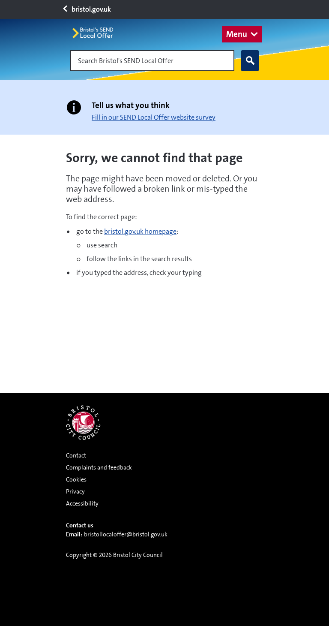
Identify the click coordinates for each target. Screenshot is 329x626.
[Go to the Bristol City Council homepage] (83, 422)
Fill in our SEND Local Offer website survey (153, 117)
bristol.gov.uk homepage (140, 231)
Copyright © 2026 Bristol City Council (114, 555)
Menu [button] (236, 34)
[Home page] (96, 32)
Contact (76, 455)
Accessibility (82, 503)
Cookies (76, 479)
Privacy (75, 491)
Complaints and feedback (99, 467)
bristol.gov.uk (90, 9)
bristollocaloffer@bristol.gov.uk (125, 534)
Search (250, 60)
